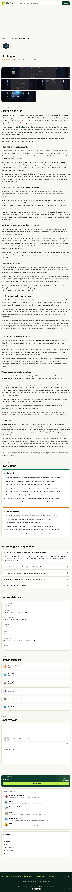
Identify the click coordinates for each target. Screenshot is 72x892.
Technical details (9, 847)
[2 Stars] (4, 60)
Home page (5, 876)
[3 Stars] (7, 60)
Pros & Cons (7, 841)
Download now (37, 783)
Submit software (16, 876)
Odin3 (11, 801)
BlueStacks (23, 127)
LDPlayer (51, 399)
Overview (7, 838)
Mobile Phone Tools (12, 38)
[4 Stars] (9, 60)
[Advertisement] (36, 21)
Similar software (8, 850)
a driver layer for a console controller (28, 255)
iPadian (11, 812)
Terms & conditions (40, 876)
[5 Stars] (11, 60)
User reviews (8, 854)
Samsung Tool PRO (15, 818)
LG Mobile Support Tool (16, 795)
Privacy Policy (28, 876)
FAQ (5, 844)
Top (68, 876)
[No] (70, 888)
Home (3, 38)
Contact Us (51, 876)
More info (37, 889)
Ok (32, 889)
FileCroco (10, 3)
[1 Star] (2, 60)
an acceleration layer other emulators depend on (37, 326)
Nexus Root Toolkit (15, 807)
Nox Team (6, 648)
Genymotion (6, 408)
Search (66, 3)
